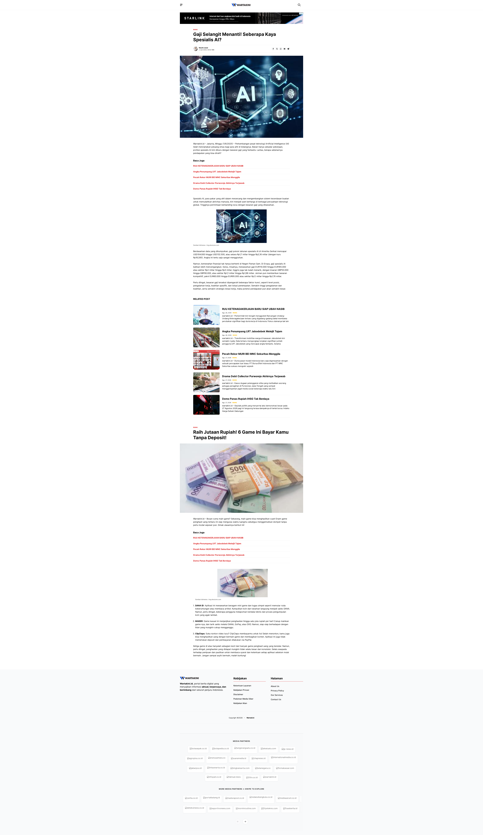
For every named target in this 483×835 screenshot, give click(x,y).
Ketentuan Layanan (242, 685)
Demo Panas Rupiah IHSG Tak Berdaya (212, 188)
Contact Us (276, 699)
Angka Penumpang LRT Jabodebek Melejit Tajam (217, 171)
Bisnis (195, 29)
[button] (299, 5)
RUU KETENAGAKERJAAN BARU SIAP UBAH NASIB (218, 166)
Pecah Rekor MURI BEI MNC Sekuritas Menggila (216, 177)
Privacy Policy (277, 690)
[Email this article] (284, 48)
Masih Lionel (203, 48)
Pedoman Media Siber (243, 699)
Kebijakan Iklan (240, 703)
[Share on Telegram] (288, 48)
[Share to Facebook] (273, 48)
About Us (275, 686)
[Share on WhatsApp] (280, 48)
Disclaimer (238, 694)
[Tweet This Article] (276, 48)
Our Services (277, 695)
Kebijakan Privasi (241, 690)
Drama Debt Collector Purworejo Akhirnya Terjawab (218, 183)
